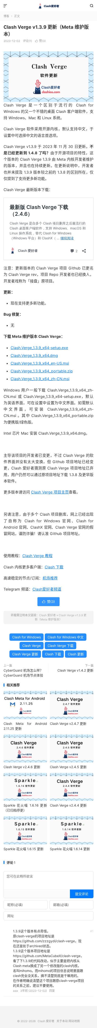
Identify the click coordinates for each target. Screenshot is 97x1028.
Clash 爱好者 (48, 6)
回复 (52, 990)
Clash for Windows (26, 637)
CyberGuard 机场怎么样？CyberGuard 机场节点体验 (23, 672)
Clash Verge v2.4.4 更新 (68, 805)
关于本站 (62, 1021)
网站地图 (74, 1021)
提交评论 (81, 894)
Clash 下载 (54, 567)
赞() (40, 41)
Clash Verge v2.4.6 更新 (22, 767)
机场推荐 (50, 578)
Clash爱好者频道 (46, 589)
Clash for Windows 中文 (66, 637)
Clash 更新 (76, 654)
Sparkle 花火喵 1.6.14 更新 (70, 849)
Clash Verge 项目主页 (50, 492)
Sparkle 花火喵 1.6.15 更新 (24, 849)
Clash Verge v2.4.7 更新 (68, 724)
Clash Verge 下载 (60, 646)
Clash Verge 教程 (37, 555)
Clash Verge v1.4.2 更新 (75, 670)
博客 (6, 16)
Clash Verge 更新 (25, 654)
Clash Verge (31, 646)
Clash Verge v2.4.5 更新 (68, 767)
